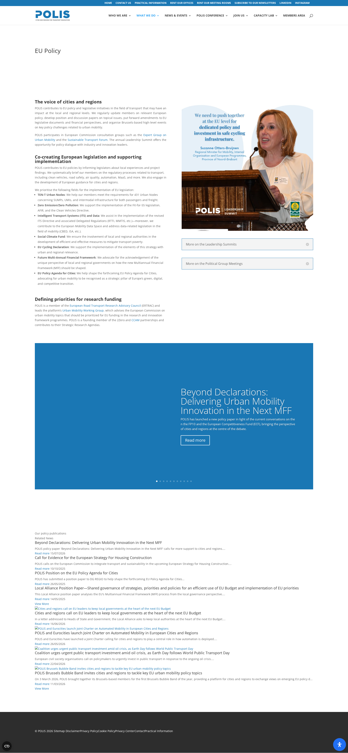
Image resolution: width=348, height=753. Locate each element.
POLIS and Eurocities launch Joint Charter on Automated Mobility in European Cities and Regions (116, 632)
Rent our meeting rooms (214, 3)
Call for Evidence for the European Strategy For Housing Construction (93, 557)
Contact (140, 731)
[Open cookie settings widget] (7, 746)
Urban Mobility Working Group (83, 310)
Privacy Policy (89, 731)
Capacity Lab (264, 15)
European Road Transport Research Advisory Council (105, 305)
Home (108, 3)
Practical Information (159, 731)
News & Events (176, 15)
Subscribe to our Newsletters (255, 3)
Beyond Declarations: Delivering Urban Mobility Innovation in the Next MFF (236, 401)
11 (263, 222)
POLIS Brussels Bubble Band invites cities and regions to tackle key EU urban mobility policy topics (118, 672)
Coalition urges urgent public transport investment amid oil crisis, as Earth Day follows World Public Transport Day (132, 652)
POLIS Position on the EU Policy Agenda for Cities (76, 572)
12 (266, 222)
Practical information (151, 3)
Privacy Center (125, 731)
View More (42, 604)
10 (259, 222)
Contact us (123, 3)
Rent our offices (181, 3)
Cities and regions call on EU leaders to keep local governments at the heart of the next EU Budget (118, 613)
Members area (294, 15)
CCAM (136, 320)
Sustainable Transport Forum (88, 140)
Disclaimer (73, 731)
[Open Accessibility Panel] (339, 744)
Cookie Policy (106, 731)
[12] (247, 230)
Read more (195, 440)
